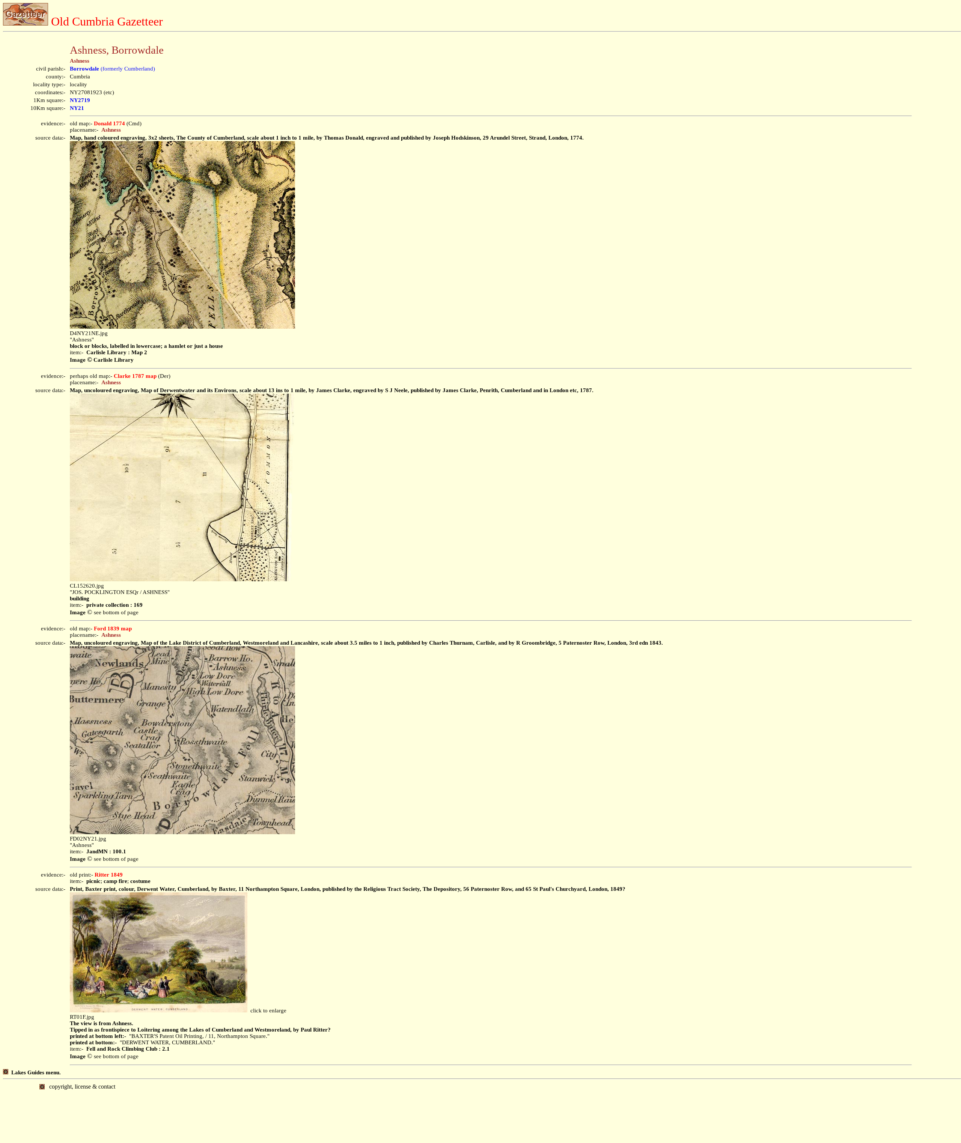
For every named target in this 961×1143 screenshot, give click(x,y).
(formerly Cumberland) (112, 69)
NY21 (77, 108)
